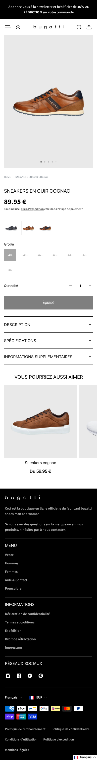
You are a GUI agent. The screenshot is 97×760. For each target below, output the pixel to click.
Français (11, 697)
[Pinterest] (40, 675)
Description (17, 324)
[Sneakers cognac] (40, 421)
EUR (39, 697)
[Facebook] (18, 675)
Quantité (11, 286)
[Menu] (8, 27)
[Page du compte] (18, 27)
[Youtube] (29, 675)
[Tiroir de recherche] (79, 27)
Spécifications (20, 340)
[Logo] (48, 27)
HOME (7, 177)
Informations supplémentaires (38, 356)
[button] (85, 757)
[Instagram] (7, 675)
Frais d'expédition (32, 209)
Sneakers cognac (40, 462)
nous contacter (54, 529)
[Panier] (89, 27)
